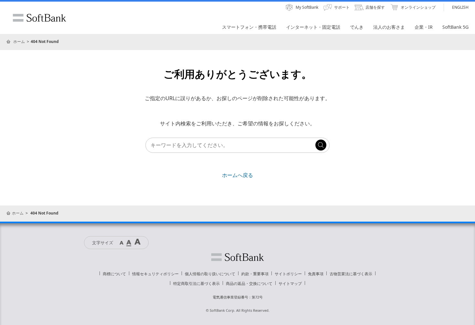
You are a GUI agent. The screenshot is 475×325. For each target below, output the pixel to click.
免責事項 (315, 274)
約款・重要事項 (255, 274)
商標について (114, 274)
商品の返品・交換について (249, 283)
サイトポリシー (288, 274)
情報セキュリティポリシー (155, 274)
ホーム (19, 41)
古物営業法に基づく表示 (351, 274)
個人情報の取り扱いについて (210, 274)
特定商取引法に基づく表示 (196, 283)
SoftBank (39, 17)
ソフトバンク (237, 257)
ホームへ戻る (237, 175)
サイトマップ (290, 283)
